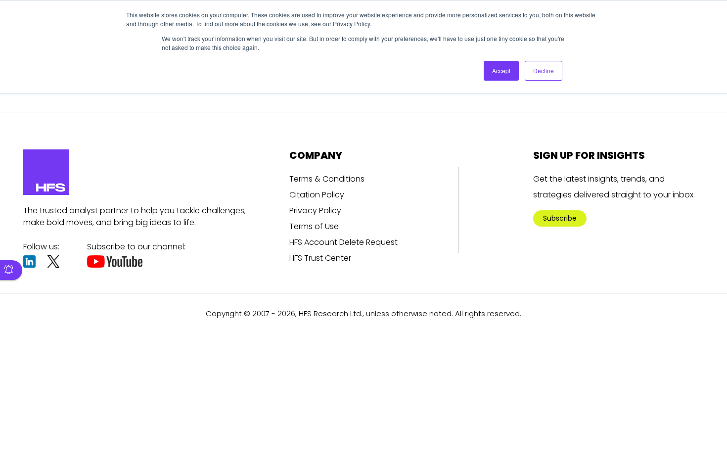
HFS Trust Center (320, 258)
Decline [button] (543, 70)
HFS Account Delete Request (343, 242)
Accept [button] (501, 70)
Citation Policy (316, 194)
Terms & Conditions (326, 179)
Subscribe (560, 218)
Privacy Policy (315, 210)
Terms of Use (314, 226)
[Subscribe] (11, 270)
